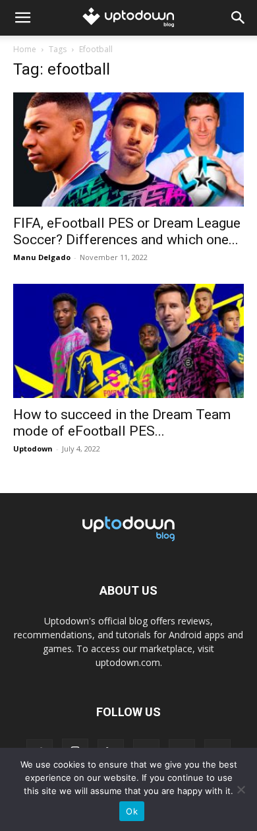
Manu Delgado (42, 257)
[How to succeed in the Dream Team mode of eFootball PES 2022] (128, 341)
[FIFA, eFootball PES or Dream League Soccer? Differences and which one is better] (128, 149)
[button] (22, 18)
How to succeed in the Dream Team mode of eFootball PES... (122, 423)
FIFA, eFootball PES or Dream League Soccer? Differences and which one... (127, 231)
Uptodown (33, 448)
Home (24, 49)
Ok (132, 811)
